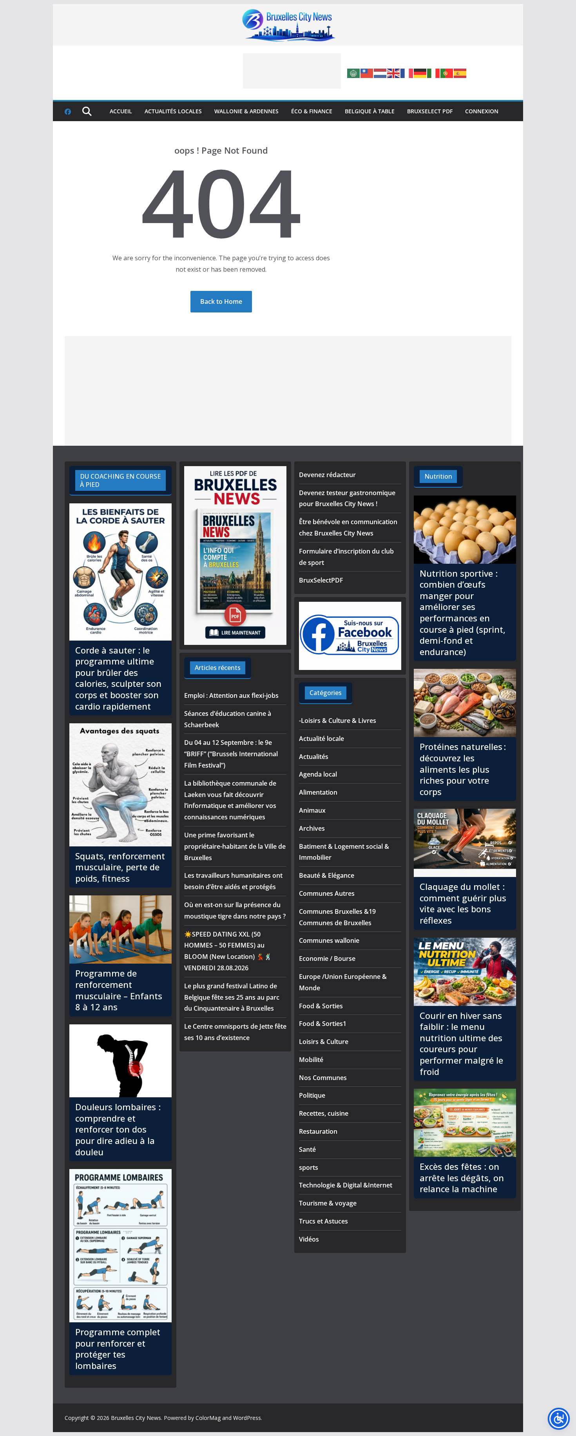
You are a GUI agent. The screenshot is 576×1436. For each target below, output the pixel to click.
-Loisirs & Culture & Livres (337, 720)
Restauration (318, 1131)
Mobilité (311, 1059)
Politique (312, 1095)
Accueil (121, 111)
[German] (420, 72)
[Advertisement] (292, 71)
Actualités (313, 756)
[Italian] (433, 72)
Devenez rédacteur (327, 474)
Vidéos (309, 1239)
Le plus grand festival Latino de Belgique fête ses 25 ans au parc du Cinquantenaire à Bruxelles (231, 997)
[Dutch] (380, 72)
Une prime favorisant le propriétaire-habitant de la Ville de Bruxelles (235, 846)
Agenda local (318, 774)
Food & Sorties (321, 1006)
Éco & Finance (311, 111)
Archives (312, 828)
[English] (393, 72)
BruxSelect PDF (430, 111)
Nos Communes (323, 1077)
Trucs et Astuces (323, 1221)
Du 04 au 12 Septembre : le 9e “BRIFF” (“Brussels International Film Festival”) (231, 754)
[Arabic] (353, 72)
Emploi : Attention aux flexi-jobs (231, 695)
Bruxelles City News (136, 1417)
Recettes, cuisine (323, 1113)
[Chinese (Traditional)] (367, 72)
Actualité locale (321, 738)
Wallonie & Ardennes (246, 111)
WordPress (247, 1417)
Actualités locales (173, 111)
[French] (407, 72)
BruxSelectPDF (321, 580)
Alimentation (318, 792)
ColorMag (208, 1417)
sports (308, 1167)
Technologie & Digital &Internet (345, 1185)
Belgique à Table (370, 111)
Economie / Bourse (327, 958)
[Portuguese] (447, 72)
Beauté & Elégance (326, 875)
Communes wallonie (329, 940)
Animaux (312, 810)
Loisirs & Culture (323, 1041)
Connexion (481, 111)
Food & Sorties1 (322, 1023)
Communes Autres (327, 893)
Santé (307, 1149)
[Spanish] (460, 72)
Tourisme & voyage (328, 1203)
